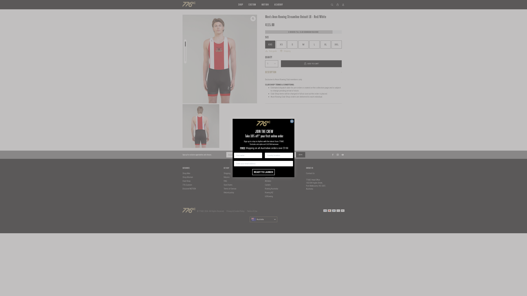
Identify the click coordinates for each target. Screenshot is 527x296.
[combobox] (278, 155)
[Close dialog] (292, 121)
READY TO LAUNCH (263, 172)
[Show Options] (290, 155)
